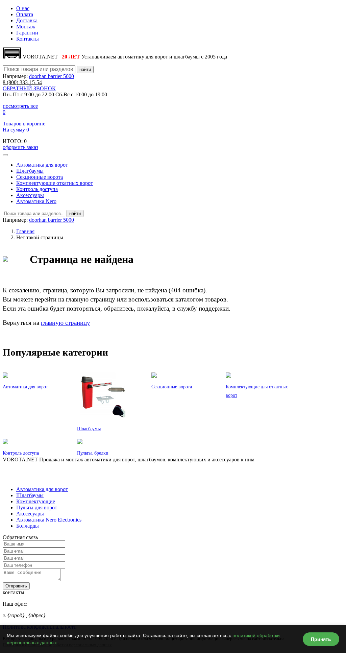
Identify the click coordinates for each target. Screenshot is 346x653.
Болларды (27, 526)
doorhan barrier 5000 (51, 76)
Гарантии (27, 32)
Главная (25, 231)
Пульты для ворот (36, 507)
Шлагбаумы (30, 171)
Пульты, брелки (92, 453)
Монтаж (25, 26)
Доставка (27, 20)
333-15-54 (22, 82)
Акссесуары (30, 513)
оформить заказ (20, 147)
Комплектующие (35, 501)
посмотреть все (20, 106)
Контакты (27, 39)
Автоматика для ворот (42, 165)
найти (85, 69)
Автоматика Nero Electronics (48, 520)
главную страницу (65, 322)
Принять (321, 639)
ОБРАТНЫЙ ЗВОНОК (29, 88)
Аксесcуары (30, 195)
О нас (22, 8)
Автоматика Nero (36, 201)
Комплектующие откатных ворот (54, 183)
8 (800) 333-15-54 (22, 465)
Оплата (24, 14)
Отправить (16, 585)
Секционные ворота (39, 177)
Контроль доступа (37, 189)
